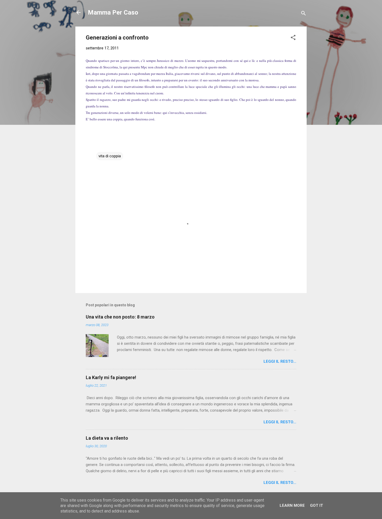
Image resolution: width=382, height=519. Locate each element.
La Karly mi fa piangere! (111, 377)
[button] (293, 38)
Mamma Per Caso (113, 12)
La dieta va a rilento (107, 438)
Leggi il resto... (280, 361)
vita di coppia (109, 156)
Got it (316, 505)
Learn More (292, 505)
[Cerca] (303, 14)
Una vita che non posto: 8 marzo (120, 317)
